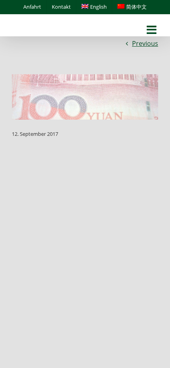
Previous (145, 43)
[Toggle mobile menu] (152, 30)
